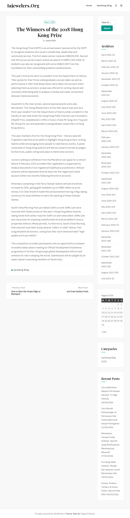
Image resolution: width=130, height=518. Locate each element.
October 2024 (108, 172)
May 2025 (106, 119)
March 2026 (107, 61)
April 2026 (106, 54)
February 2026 (108, 67)
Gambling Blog (104, 5)
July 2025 (106, 107)
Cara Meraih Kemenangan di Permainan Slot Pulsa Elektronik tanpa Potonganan (110, 416)
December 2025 (109, 79)
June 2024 (106, 200)
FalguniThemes (88, 513)
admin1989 (51, 41)
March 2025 (107, 131)
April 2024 (106, 212)
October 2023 (108, 256)
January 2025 (108, 147)
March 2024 (107, 218)
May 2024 (106, 206)
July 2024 (106, 194)
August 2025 (107, 101)
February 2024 (108, 225)
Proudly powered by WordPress (49, 513)
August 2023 (107, 272)
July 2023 (106, 278)
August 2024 (107, 188)
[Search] (121, 5)
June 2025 (106, 113)
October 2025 (108, 85)
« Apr (104, 331)
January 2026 (108, 73)
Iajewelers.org (23, 5)
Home (89, 5)
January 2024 (108, 231)
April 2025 (106, 125)
